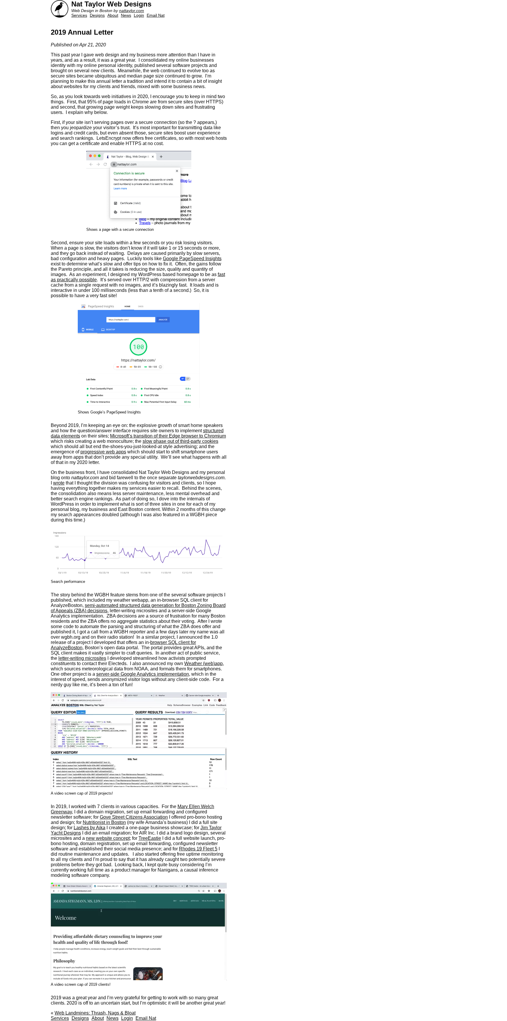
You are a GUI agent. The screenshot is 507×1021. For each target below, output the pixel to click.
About (112, 15)
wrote (59, 482)
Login (139, 15)
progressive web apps (103, 451)
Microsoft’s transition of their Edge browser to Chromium (168, 435)
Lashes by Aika (89, 827)
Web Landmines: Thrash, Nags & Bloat (95, 1012)
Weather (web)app (203, 663)
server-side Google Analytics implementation (142, 674)
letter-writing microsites (82, 658)
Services (79, 15)
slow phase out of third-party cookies (180, 441)
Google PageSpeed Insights (192, 258)
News (126, 15)
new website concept (108, 838)
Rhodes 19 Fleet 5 (198, 848)
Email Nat (156, 15)
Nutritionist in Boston (104, 822)
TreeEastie (149, 838)
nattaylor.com (131, 10)
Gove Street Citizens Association (134, 817)
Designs (97, 15)
